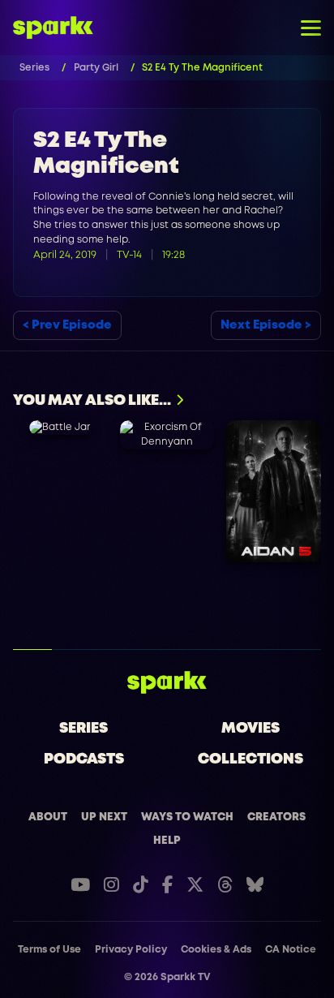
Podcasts (84, 759)
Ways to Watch (187, 817)
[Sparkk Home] (167, 682)
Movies (250, 728)
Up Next (104, 817)
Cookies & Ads (216, 949)
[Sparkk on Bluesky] (254, 884)
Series (83, 728)
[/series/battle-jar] (60, 427)
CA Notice (290, 949)
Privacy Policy (131, 949)
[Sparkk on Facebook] (167, 884)
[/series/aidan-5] (273, 491)
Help (167, 840)
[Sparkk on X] (194, 884)
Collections (250, 759)
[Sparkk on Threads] (225, 884)
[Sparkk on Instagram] (111, 884)
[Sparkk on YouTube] (80, 884)
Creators (276, 817)
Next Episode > (266, 325)
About (47, 817)
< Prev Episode (67, 325)
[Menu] (311, 27)
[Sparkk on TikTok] (140, 884)
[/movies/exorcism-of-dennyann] (167, 435)
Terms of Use (49, 949)
